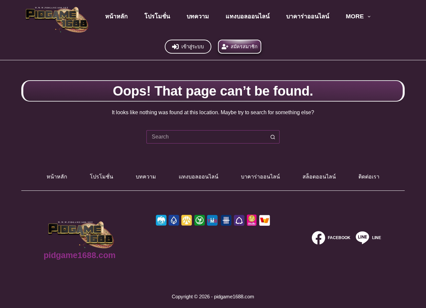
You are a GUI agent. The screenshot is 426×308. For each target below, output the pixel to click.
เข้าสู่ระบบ (192, 46)
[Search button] (273, 137)
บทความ (198, 16)
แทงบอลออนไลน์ (248, 16)
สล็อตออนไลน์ (319, 176)
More (355, 16)
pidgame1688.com (79, 255)
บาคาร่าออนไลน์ (307, 16)
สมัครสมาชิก (244, 46)
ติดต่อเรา (368, 176)
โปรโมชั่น (157, 16)
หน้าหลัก (116, 16)
